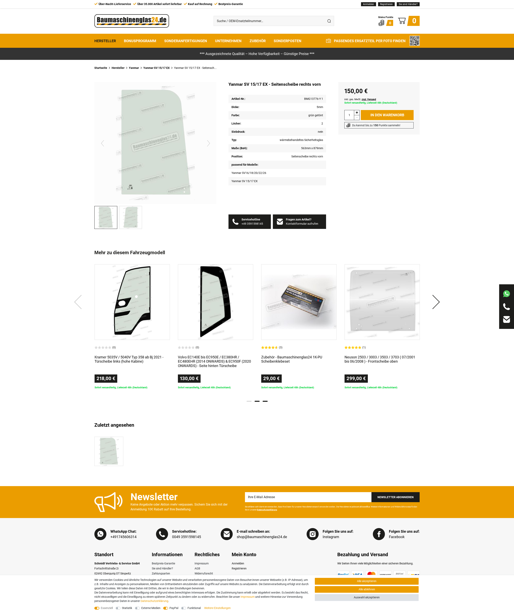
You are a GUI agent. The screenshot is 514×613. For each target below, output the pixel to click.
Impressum (202, 563)
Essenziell (107, 608)
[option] (132, 326)
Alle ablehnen (367, 589)
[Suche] (329, 21)
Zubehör (258, 41)
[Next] (208, 143)
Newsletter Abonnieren (395, 497)
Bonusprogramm (140, 41)
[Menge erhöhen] (357, 112)
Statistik (127, 608)
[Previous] (102, 143)
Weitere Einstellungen (217, 608)
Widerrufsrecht (204, 573)
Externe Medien (150, 608)
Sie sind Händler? (408, 4)
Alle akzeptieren (366, 581)
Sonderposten (287, 41)
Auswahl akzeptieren (367, 597)
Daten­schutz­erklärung (154, 601)
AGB (197, 568)
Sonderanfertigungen (185, 41)
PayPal (173, 608)
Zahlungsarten (161, 573)
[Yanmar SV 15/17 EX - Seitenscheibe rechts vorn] (108, 451)
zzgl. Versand (369, 99)
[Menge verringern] (357, 117)
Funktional (194, 608)
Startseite (100, 67)
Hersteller (105, 41)
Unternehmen (228, 41)
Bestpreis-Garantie (163, 563)
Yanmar (134, 67)
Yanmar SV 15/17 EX (156, 67)
